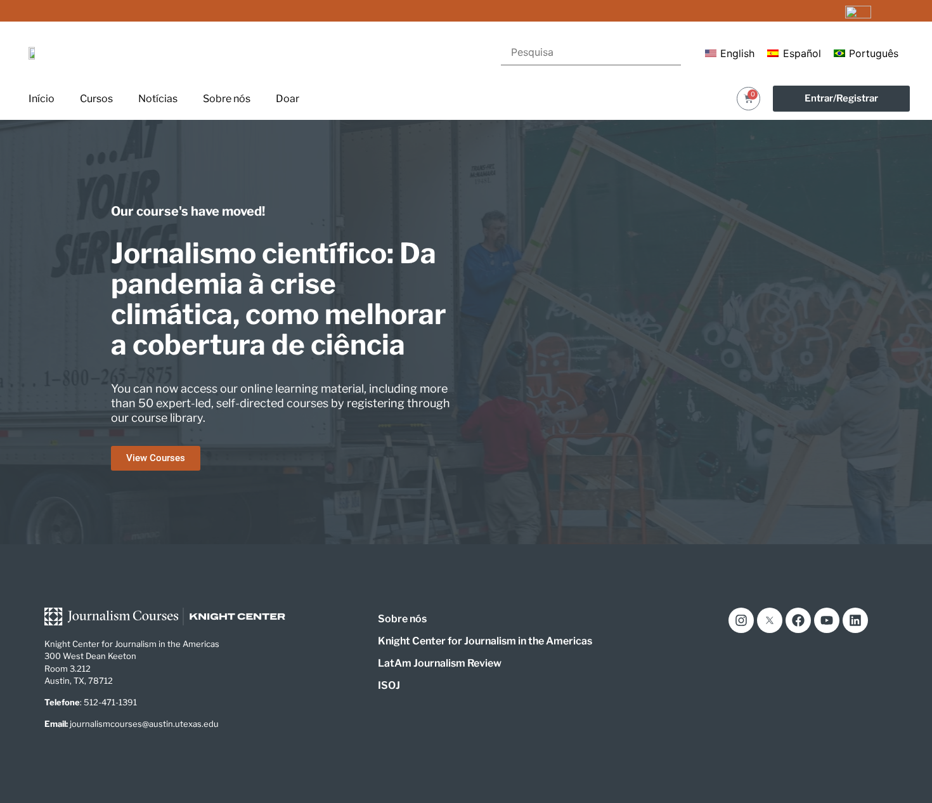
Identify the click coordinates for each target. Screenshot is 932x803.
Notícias (158, 99)
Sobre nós (226, 99)
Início (42, 99)
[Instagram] (741, 620)
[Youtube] (826, 620)
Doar (287, 99)
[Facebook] (798, 620)
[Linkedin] (855, 620)
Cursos (96, 99)
